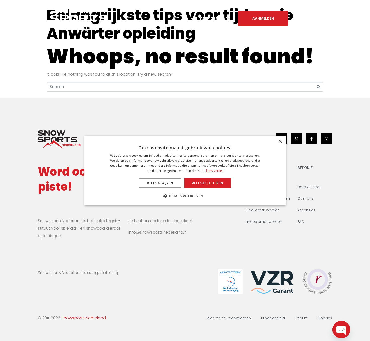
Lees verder (215, 170)
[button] (185, 196)
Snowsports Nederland (83, 318)
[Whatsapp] (296, 138)
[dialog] (185, 170)
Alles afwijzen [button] (160, 183)
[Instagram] (326, 138)
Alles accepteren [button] (207, 183)
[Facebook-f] (311, 138)
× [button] (280, 141)
